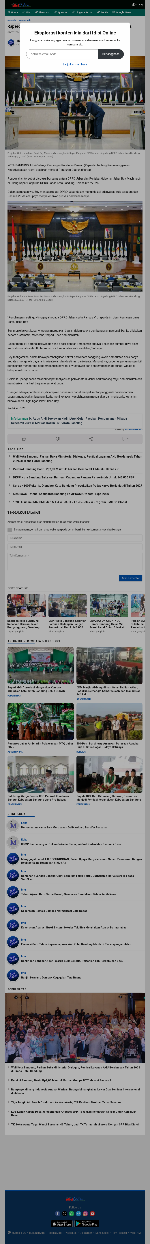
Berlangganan (110, 54)
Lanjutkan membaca (75, 64)
